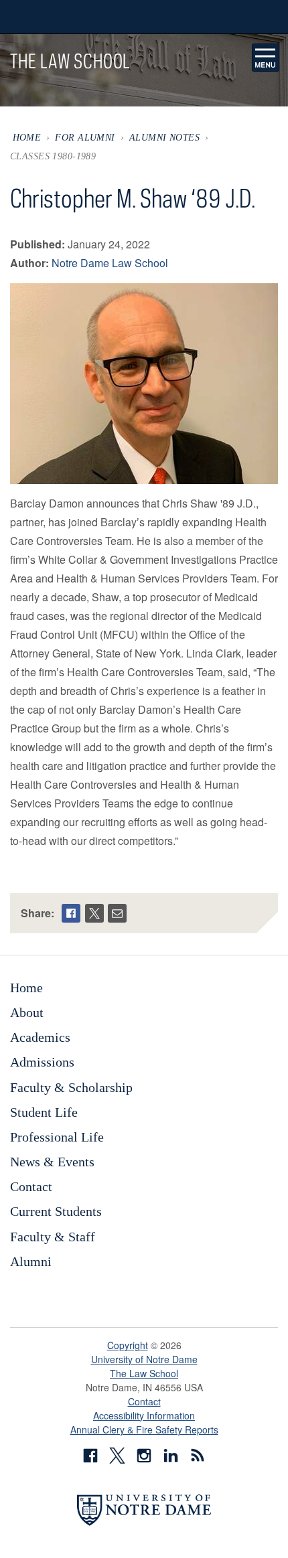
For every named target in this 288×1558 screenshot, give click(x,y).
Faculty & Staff (52, 1236)
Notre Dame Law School (110, 262)
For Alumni (85, 137)
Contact (31, 1186)
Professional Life (57, 1136)
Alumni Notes (164, 137)
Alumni (31, 1261)
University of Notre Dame (144, 1359)
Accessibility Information (144, 1415)
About (27, 1012)
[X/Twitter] (94, 913)
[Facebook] (71, 913)
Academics (40, 1037)
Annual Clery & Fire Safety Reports (144, 1429)
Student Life (44, 1112)
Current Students (56, 1211)
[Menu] (266, 58)
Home (27, 137)
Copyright (127, 1345)
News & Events (52, 1161)
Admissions (42, 1062)
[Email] (117, 913)
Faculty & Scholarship (71, 1087)
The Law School (144, 1373)
